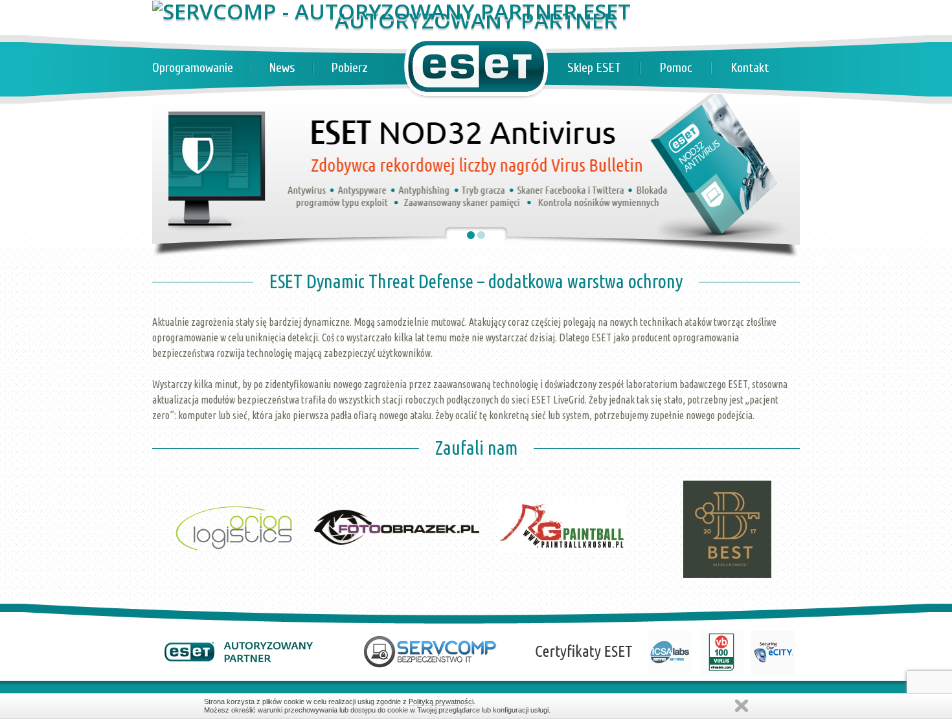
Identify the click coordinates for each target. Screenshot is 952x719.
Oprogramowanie (192, 67)
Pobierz (350, 67)
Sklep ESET (594, 67)
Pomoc (676, 67)
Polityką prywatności (441, 701)
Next (783, 454)
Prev (169, 454)
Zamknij (741, 706)
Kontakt (750, 67)
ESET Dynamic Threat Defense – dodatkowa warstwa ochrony (476, 281)
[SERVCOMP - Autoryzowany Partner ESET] (391, 11)
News (282, 67)
